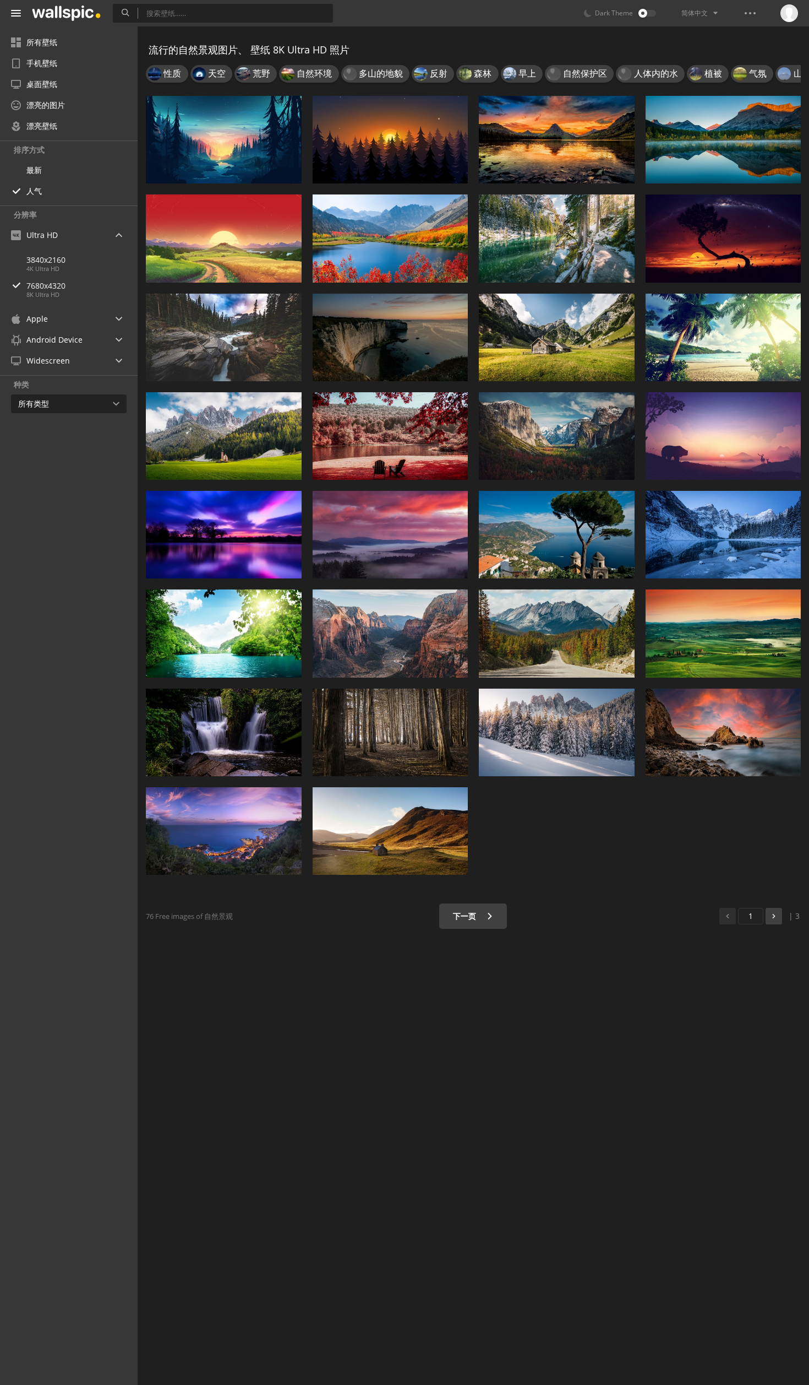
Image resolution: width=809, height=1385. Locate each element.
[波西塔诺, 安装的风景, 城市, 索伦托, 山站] (557, 534)
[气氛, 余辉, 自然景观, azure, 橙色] (224, 831)
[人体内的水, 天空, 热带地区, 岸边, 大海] (723, 337)
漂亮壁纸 (41, 126)
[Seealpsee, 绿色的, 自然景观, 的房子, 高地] (557, 337)
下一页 (465, 916)
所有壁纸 (41, 42)
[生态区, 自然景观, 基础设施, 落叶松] (557, 633)
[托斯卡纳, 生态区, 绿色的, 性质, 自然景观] (723, 633)
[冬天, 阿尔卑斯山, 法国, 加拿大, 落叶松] (557, 732)
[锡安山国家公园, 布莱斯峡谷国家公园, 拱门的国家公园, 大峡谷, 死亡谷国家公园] (390, 633)
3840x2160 (45, 260)
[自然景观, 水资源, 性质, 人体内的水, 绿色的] (224, 633)
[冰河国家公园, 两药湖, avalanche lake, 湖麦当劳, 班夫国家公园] (557, 139)
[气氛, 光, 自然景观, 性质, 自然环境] (224, 139)
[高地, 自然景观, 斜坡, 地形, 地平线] (390, 831)
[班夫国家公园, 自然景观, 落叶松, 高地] (224, 337)
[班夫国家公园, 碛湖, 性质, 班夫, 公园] (723, 534)
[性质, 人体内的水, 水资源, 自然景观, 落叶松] (557, 238)
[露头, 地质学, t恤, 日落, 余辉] (723, 732)
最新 (34, 170)
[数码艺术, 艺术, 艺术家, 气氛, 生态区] (723, 238)
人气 (34, 191)
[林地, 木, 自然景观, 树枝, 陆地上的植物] (390, 732)
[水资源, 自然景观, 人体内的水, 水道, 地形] (390, 337)
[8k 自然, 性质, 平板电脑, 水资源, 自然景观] (723, 139)
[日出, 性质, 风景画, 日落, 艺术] (224, 238)
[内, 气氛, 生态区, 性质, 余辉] (390, 139)
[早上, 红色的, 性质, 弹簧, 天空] (390, 436)
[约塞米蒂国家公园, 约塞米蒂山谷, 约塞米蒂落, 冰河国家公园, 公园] (557, 436)
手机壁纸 (41, 63)
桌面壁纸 (41, 84)
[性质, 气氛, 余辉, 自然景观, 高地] (390, 534)
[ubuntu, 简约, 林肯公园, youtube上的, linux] (723, 436)
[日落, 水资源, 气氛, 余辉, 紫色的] (224, 534)
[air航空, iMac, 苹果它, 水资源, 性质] (390, 238)
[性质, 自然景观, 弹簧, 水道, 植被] (224, 732)
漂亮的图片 (45, 105)
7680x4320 (45, 286)
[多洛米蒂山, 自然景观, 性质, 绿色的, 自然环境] (224, 436)
